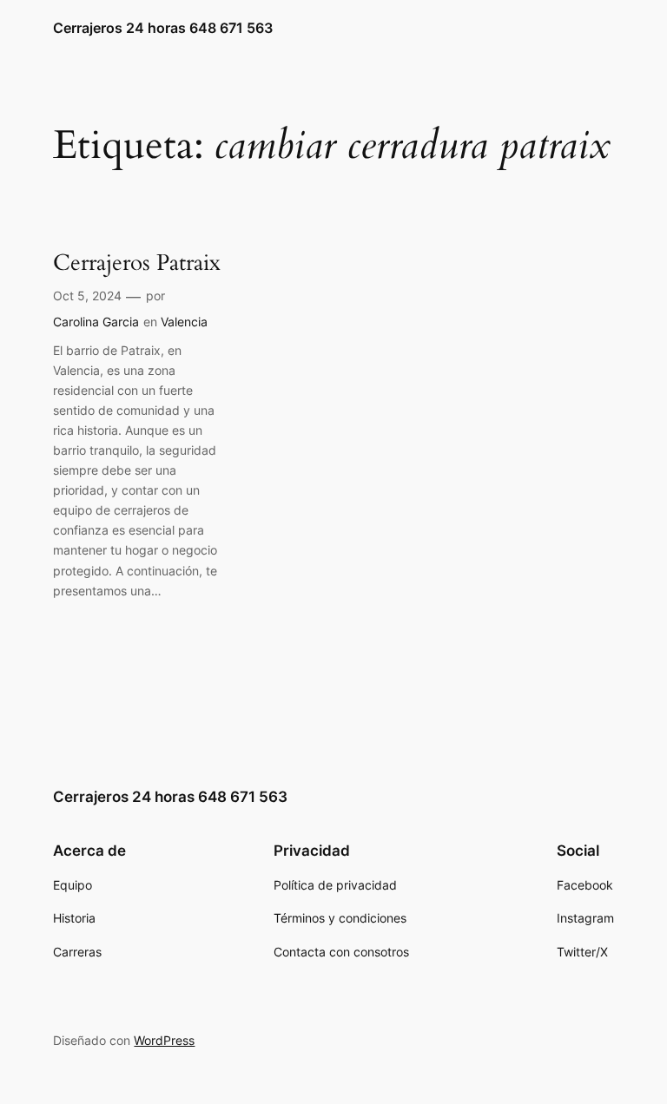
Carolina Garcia (96, 321)
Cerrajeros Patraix (137, 263)
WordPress (164, 1040)
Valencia (184, 321)
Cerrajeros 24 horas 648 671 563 (163, 27)
